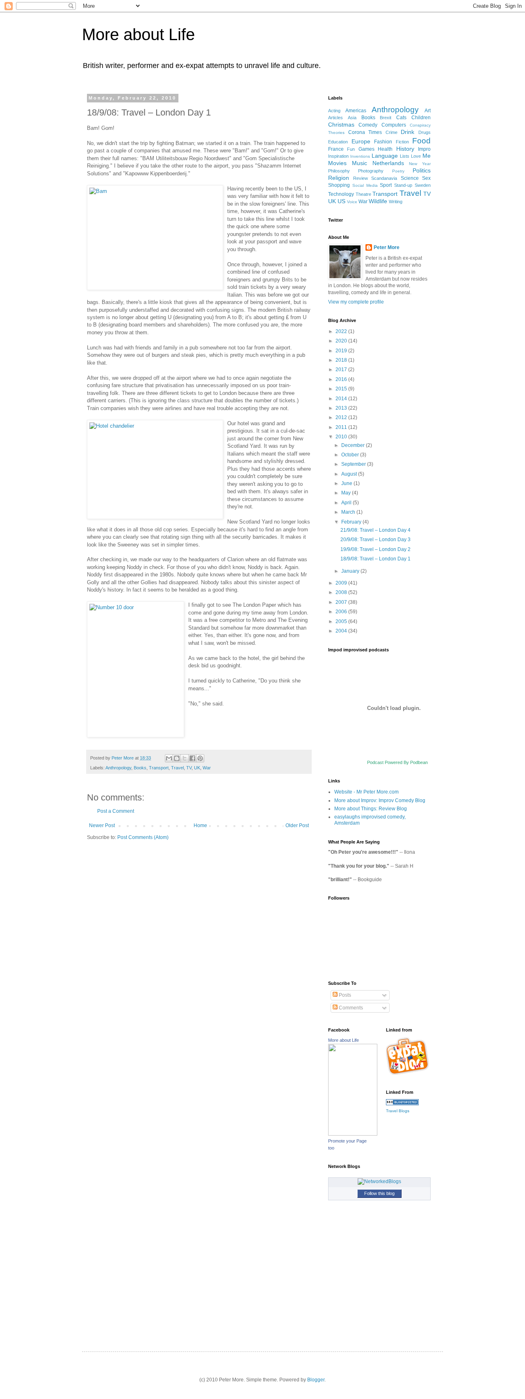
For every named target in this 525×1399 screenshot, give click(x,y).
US (341, 201)
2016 (342, 379)
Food (421, 140)
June (347, 483)
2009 (342, 583)
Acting (334, 110)
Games (366, 149)
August (349, 474)
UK (197, 767)
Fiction (402, 141)
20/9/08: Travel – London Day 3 (375, 539)
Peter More (386, 247)
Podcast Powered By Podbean (397, 762)
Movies (337, 163)
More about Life (138, 34)
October (350, 455)
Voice (352, 202)
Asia (352, 117)
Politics (422, 170)
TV (189, 767)
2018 (342, 360)
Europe (361, 141)
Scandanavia (384, 178)
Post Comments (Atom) (143, 837)
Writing (395, 201)
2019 (342, 351)
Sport (386, 185)
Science (410, 178)
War (207, 767)
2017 (342, 369)
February (352, 522)
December (353, 445)
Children (421, 117)
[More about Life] (352, 1134)
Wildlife (378, 201)
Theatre (363, 194)
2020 (342, 341)
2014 (342, 398)
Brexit (385, 117)
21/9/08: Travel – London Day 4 (375, 530)
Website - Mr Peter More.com (366, 792)
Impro (424, 149)
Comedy (367, 125)
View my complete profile (356, 302)
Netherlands (388, 163)
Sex (426, 178)
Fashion (383, 142)
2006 (342, 611)
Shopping (339, 185)
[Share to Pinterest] (200, 758)
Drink (407, 132)
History (405, 148)
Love (416, 156)
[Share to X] (184, 758)
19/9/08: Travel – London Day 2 (375, 549)
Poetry (398, 171)
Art (428, 110)
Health (385, 149)
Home (200, 825)
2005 (342, 621)
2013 (342, 408)
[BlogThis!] (177, 758)
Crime (391, 132)
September (354, 464)
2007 (342, 602)
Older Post (297, 825)
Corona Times (365, 132)
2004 (342, 631)
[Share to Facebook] (192, 758)
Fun (351, 149)
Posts (344, 995)
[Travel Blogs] (402, 1104)
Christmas (341, 124)
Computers (393, 125)
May (346, 493)
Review (360, 178)
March (348, 512)
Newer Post (102, 825)
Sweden (423, 185)
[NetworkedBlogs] (379, 1181)
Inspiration (338, 156)
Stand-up (403, 185)
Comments (350, 1008)
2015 (342, 389)
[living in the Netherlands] (408, 1074)
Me (426, 155)
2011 (342, 427)
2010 (342, 437)
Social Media (365, 185)
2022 (342, 331)
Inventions (360, 156)
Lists (404, 156)
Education (338, 141)
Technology (341, 194)
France (336, 149)
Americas (355, 110)
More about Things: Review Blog (370, 809)
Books (140, 767)
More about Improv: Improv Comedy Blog (379, 800)
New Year (420, 163)
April (347, 503)
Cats (401, 117)
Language (385, 155)
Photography (370, 170)
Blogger (315, 1380)
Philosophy (339, 170)
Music (359, 163)
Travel (177, 767)
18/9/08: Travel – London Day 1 (375, 559)
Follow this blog (379, 1193)
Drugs (424, 132)
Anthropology (118, 767)
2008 (342, 592)
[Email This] (169, 758)
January (351, 571)
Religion (338, 178)
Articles (335, 117)
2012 (342, 417)
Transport (159, 767)
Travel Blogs (397, 1111)
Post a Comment (115, 811)
